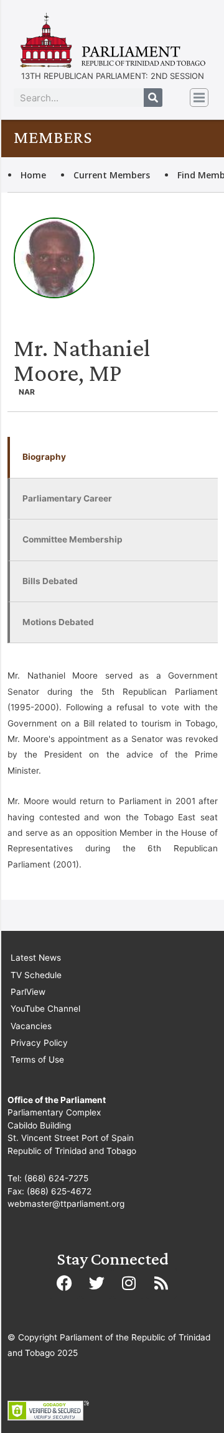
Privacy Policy (39, 1043)
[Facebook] (64, 1283)
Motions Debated (58, 622)
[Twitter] (96, 1283)
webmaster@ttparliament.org (65, 1204)
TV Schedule (36, 975)
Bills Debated (50, 581)
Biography (44, 457)
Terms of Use (37, 1059)
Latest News (36, 958)
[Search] (153, 97)
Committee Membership (72, 539)
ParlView (28, 992)
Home (33, 175)
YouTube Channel (45, 1009)
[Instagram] (128, 1283)
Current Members (111, 175)
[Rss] (161, 1283)
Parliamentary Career (67, 498)
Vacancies (31, 1026)
